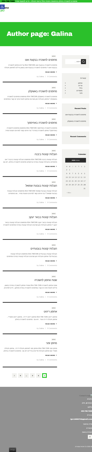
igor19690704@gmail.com (81, 419)
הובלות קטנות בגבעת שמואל (41, 185)
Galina (41, 76)
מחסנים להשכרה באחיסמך (42, 122)
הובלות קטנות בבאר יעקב (43, 217)
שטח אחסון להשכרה (45, 280)
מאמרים (79, 91)
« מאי (69, 193)
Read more (50, 72)
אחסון (53, 56)
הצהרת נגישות (87, 432)
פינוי (80, 93)
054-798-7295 (8, 1)
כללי (80, 88)
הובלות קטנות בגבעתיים (44, 248)
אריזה (80, 86)
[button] (2, 6)
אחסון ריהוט (50, 311)
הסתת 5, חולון (87, 403)
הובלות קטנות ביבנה (46, 154)
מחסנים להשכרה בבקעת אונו (41, 59)
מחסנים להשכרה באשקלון (42, 91)
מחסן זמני (51, 343)
